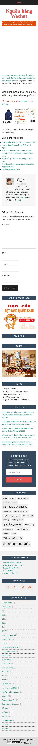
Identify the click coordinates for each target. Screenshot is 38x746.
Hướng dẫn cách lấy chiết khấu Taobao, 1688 (19, 142)
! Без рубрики (7, 603)
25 (3, 623)
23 (3, 619)
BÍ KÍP (4, 643)
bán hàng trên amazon (10, 502)
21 (3, 615)
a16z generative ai (9, 635)
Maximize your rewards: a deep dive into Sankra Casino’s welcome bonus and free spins (17, 153)
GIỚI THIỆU (7, 571)
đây (20, 200)
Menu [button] (19, 3)
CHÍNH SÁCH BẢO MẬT (12, 565)
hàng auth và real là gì (20, 511)
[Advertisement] (19, 50)
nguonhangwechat (12, 524)
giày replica (7, 511)
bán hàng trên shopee (15, 506)
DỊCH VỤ (5, 655)
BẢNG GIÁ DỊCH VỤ (11, 568)
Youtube (23, 197)
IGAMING (5, 672)
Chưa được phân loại (10, 647)
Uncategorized (7, 720)
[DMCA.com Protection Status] (13, 743)
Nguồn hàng (13, 75)
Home (4, 75)
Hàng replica (28, 516)
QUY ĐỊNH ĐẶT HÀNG (12, 562)
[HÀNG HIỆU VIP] (19, 376)
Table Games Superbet (10, 704)
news (4, 680)
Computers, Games (9, 651)
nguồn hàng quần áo (8, 529)
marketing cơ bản (17, 520)
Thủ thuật (5, 712)
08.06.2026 (6, 607)
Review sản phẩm (8, 700)
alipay (5, 498)
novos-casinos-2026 (9, 688)
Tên (4, 253)
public (4, 696)
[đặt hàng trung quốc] (19, 26)
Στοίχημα (5, 728)
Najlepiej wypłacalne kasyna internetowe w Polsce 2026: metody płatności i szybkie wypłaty (18, 414)
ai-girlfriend (6, 639)
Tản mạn (5, 708)
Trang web (6, 275)
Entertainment (7, 659)
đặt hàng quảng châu (12, 538)
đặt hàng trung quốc (16, 543)
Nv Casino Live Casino (10, 692)
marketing (6, 520)
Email (4, 264)
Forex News (6, 663)
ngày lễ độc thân (22, 529)
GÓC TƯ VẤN (7, 668)
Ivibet (4, 676)
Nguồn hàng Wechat (19, 13)
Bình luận (6, 225)
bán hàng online (23, 498)
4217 (4, 631)
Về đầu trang (26, 743)
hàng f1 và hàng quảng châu (11, 516)
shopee (6, 533)
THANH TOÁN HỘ (10, 573)
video (14, 533)
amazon (12, 498)
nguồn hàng (29, 525)
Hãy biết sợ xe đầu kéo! (11, 169)
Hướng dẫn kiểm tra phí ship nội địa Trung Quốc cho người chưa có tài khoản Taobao (18, 78)
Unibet (4, 724)
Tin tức (4, 716)
